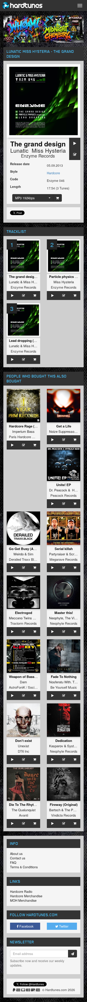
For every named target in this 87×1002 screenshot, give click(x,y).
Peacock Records (63, 495)
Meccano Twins (20, 618)
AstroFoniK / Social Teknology (31, 687)
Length (15, 186)
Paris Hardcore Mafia (24, 436)
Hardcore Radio (21, 891)
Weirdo (18, 554)
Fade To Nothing (64, 676)
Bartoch (54, 809)
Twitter (63, 926)
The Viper (72, 618)
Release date (20, 164)
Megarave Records (64, 559)
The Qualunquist (23, 809)
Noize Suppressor (62, 431)
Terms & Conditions (24, 867)
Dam (23, 682)
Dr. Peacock (58, 490)
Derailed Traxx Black (24, 559)
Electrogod (23, 612)
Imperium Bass (23, 431)
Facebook (26, 926)
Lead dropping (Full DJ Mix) (30, 340)
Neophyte (56, 618)
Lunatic (14, 281)
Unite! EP (63, 484)
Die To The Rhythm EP (26, 804)
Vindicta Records (63, 815)
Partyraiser (57, 554)
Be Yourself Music (63, 687)
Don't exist (23, 740)
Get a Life (63, 426)
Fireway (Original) (64, 804)
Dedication (63, 740)
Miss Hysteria (33, 281)
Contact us (17, 858)
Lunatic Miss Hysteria (38, 150)
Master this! (63, 612)
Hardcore (53, 173)
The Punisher (74, 809)
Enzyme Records (38, 155)
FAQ (13, 862)
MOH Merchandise (23, 900)
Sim (30, 554)
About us (16, 853)
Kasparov (56, 745)
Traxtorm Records (23, 623)
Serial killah (64, 548)
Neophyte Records (63, 623)
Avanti (23, 815)
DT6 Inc (23, 751)
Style (14, 171)
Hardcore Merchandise (26, 896)
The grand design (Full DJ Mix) (33, 276)
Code (14, 179)
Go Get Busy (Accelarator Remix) (35, 548)
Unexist (23, 745)
